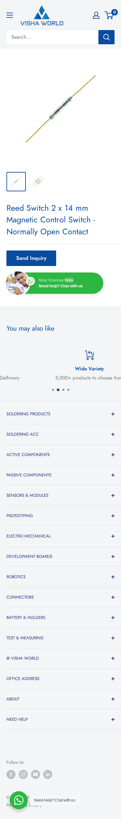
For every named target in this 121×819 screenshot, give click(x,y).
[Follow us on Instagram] (23, 774)
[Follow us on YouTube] (35, 774)
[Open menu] (9, 15)
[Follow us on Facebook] (10, 774)
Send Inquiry (31, 258)
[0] (109, 15)
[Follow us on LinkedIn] (47, 774)
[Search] (106, 37)
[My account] (96, 15)
